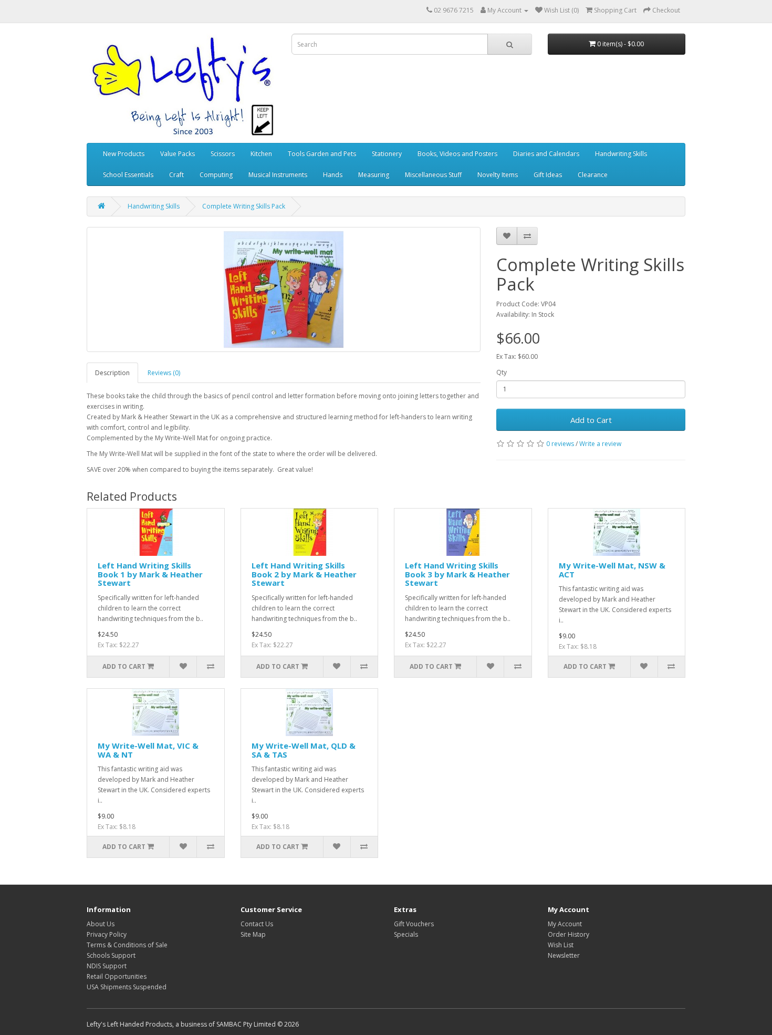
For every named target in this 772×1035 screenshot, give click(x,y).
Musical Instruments (277, 174)
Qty (501, 372)
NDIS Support (107, 965)
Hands (332, 174)
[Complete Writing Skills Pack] (284, 289)
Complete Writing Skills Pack (243, 206)
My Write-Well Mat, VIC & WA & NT (148, 750)
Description (112, 372)
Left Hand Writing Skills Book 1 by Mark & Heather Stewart (150, 574)
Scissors (223, 153)
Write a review (600, 443)
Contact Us (257, 923)
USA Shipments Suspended (126, 986)
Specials (406, 934)
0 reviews (560, 443)
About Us (100, 923)
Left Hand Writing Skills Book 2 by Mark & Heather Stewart (304, 574)
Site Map (253, 934)
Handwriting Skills (621, 153)
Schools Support (111, 955)
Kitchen (261, 153)
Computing (216, 174)
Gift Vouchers (414, 923)
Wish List (560, 944)
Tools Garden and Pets (322, 153)
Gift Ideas (548, 174)
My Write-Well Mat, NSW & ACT (612, 569)
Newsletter (564, 955)
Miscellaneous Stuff (433, 174)
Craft (176, 174)
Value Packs (177, 153)
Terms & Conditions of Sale (127, 944)
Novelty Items (497, 174)
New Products (123, 153)
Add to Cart (591, 420)
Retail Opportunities (117, 976)
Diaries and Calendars (546, 153)
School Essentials (128, 174)
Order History (568, 934)
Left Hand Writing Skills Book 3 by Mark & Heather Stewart (457, 574)
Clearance (593, 174)
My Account (565, 923)
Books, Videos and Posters (457, 153)
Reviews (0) (164, 372)
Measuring (373, 174)
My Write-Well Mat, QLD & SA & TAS (304, 750)
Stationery (387, 153)
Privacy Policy (107, 934)
